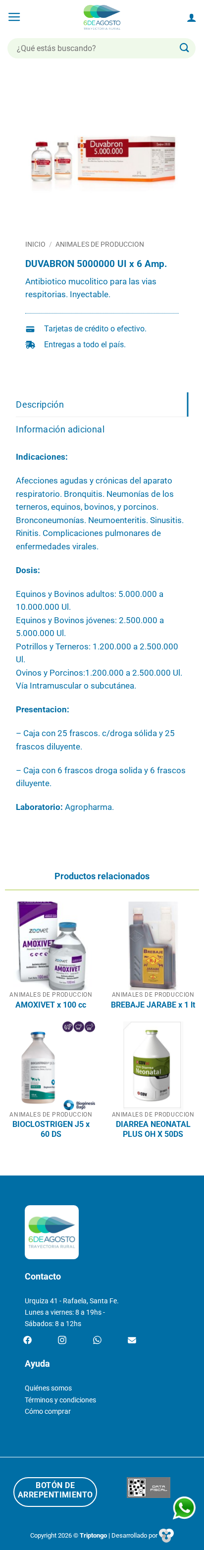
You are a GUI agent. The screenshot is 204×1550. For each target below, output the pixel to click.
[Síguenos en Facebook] (27, 1340)
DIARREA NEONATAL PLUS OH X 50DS (153, 1129)
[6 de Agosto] (102, 17)
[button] (14, 17)
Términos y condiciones (60, 1400)
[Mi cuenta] (192, 17)
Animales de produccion (99, 244)
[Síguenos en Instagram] (62, 1340)
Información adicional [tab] (60, 429)
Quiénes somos (48, 1388)
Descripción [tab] (40, 404)
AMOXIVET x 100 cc (50, 1005)
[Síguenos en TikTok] (97, 1340)
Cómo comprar (48, 1411)
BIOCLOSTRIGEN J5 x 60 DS (51, 1129)
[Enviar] (185, 48)
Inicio (35, 244)
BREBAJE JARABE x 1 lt (153, 1005)
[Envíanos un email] (132, 1340)
